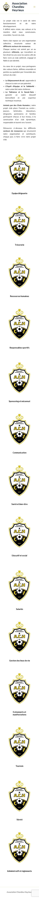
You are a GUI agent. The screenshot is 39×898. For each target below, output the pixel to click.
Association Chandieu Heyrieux (19, 7)
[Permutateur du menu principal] (34, 6)
